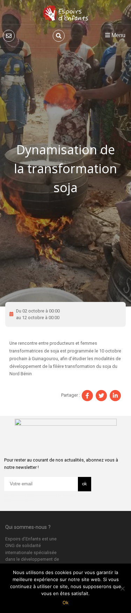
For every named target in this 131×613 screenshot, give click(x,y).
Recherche (59, 36)
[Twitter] (101, 395)
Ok (65, 602)
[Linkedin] (115, 395)
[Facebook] (87, 395)
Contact (9, 36)
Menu (117, 35)
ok (84, 483)
